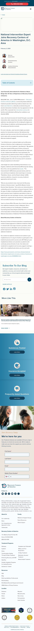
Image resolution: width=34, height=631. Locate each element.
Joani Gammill (8, 106)
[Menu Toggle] (30, 9)
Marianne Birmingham (12, 67)
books (21, 169)
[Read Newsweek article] (8, 610)
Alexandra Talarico (11, 56)
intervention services (22, 110)
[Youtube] (12, 494)
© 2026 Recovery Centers (17, 629)
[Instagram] (9, 494)
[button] (31, 83)
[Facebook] (3, 494)
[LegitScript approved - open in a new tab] (21, 612)
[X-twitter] (18, 494)
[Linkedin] (6, 494)
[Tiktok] (15, 494)
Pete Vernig (10, 62)
